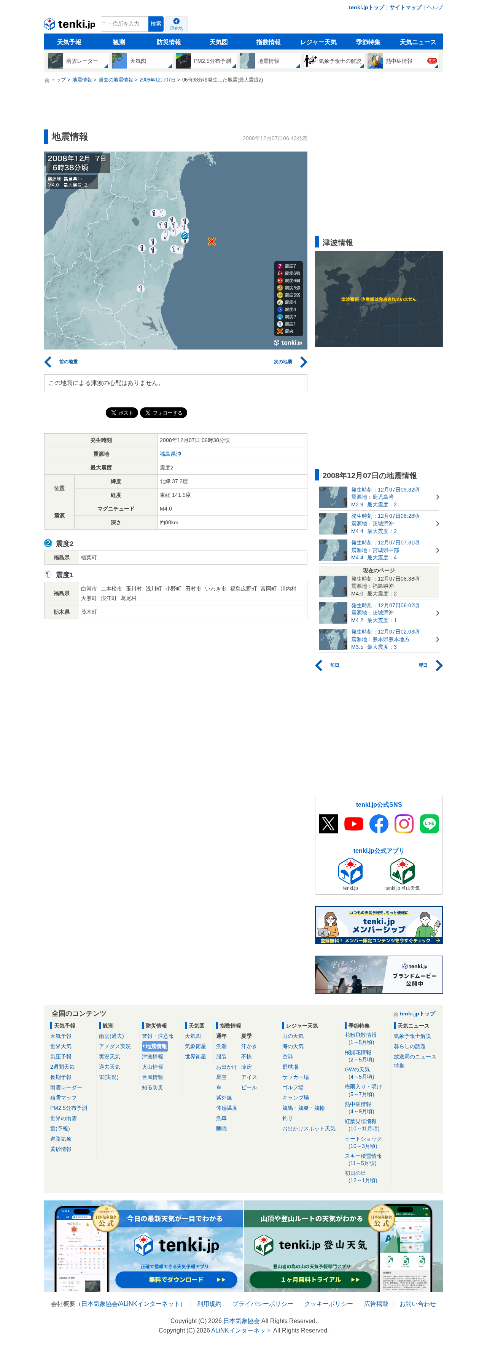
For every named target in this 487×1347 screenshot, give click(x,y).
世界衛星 (195, 1056)
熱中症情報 (359, 1107)
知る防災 (152, 1087)
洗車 (221, 1118)
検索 (156, 24)
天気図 (219, 42)
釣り (287, 1118)
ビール (249, 1087)
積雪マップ (63, 1098)
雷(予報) (60, 1128)
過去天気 (109, 1067)
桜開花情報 (359, 1056)
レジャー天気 (318, 42)
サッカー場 (295, 1077)
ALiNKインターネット (149, 1304)
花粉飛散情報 (361, 1038)
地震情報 (156, 1046)
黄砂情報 (61, 1149)
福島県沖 (170, 454)
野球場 (290, 1067)
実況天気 (109, 1056)
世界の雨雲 (63, 1118)
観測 (119, 42)
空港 (287, 1056)
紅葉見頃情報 (362, 1125)
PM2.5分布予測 (68, 1108)
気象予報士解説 (412, 1036)
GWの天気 (359, 1073)
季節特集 (368, 42)
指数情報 (268, 42)
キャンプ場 (295, 1098)
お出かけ (226, 1067)
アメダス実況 (115, 1046)
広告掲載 (376, 1304)
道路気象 (61, 1139)
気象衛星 (195, 1046)
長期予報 (61, 1077)
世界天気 (61, 1046)
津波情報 (152, 1056)
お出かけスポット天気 (309, 1128)
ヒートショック (363, 1142)
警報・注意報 (158, 1036)
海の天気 (293, 1046)
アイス (249, 1077)
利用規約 (209, 1304)
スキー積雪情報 (363, 1159)
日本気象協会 (99, 1304)
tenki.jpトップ (366, 7)
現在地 (176, 28)
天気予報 (69, 42)
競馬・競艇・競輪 (303, 1108)
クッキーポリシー (328, 1304)
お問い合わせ (417, 1304)
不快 (246, 1056)
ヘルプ (435, 7)
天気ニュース (418, 42)
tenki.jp (70, 25)
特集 (399, 1066)
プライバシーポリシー (262, 1304)
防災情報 (169, 42)
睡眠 (221, 1128)
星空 (221, 1077)
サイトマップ (406, 7)
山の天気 (293, 1036)
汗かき (249, 1046)
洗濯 (221, 1046)
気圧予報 (61, 1056)
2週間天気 (62, 1067)
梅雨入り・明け (363, 1090)
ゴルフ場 (293, 1087)
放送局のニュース (415, 1056)
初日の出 (361, 1176)
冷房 (246, 1067)
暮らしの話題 (410, 1046)
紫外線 (224, 1098)
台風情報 (152, 1077)
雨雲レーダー (66, 1087)
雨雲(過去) (111, 1036)
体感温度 (226, 1108)
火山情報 (152, 1067)
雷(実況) (109, 1077)
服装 (221, 1056)
